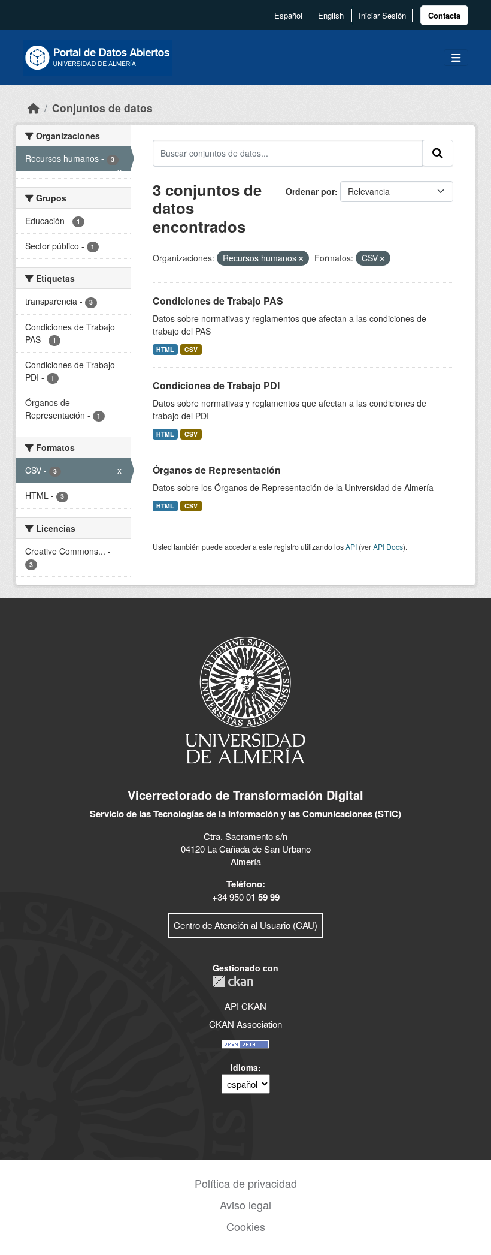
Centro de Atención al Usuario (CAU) (245, 925)
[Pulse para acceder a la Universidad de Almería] (245, 699)
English (331, 15)
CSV (191, 349)
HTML (165, 349)
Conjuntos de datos (102, 107)
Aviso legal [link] (245, 1204)
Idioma (244, 1067)
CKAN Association (245, 1024)
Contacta (444, 15)
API (351, 546)
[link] (444, 15)
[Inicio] (34, 107)
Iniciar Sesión (382, 15)
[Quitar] (301, 258)
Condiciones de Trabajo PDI (216, 385)
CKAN (233, 981)
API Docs (388, 546)
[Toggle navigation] (456, 58)
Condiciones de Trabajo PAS (218, 301)
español (288, 15)
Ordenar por (310, 191)
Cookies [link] (245, 1226)
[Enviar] (437, 153)
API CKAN (245, 1006)
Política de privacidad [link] (246, 1183)
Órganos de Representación (217, 470)
